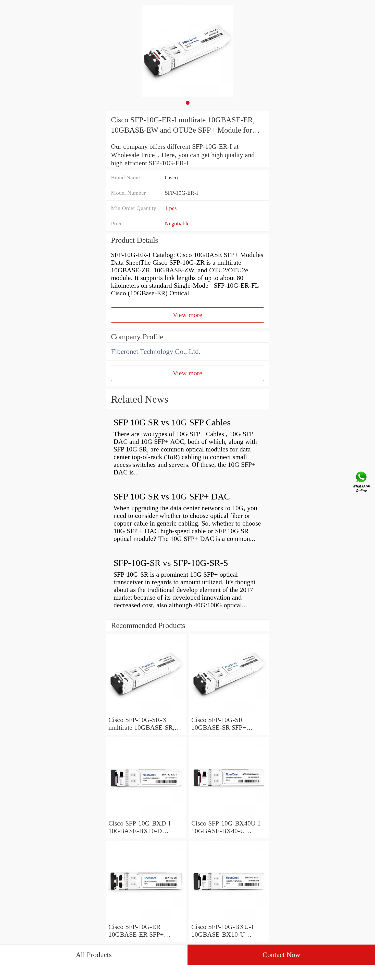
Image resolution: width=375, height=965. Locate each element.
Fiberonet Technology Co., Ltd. (156, 351)
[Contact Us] (361, 482)
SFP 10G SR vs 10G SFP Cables (172, 422)
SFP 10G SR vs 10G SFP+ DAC (172, 497)
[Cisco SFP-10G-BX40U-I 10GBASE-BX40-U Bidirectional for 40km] (229, 815)
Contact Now (281, 955)
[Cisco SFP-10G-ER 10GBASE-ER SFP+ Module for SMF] (146, 919)
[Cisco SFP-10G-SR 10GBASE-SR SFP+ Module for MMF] (229, 712)
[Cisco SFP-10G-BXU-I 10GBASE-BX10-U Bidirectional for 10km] (229, 919)
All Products (94, 955)
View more (187, 315)
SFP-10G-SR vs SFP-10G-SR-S (171, 563)
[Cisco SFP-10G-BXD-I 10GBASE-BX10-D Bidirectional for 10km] (146, 815)
